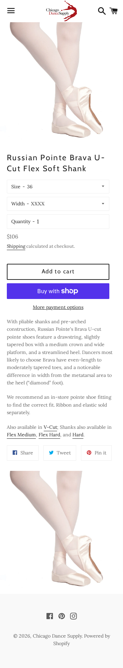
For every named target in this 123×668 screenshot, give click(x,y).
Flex (12, 435)
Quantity (20, 221)
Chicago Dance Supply (57, 636)
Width (18, 204)
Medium (26, 435)
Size (15, 186)
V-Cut (50, 427)
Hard (54, 435)
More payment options (58, 307)
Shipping (16, 246)
